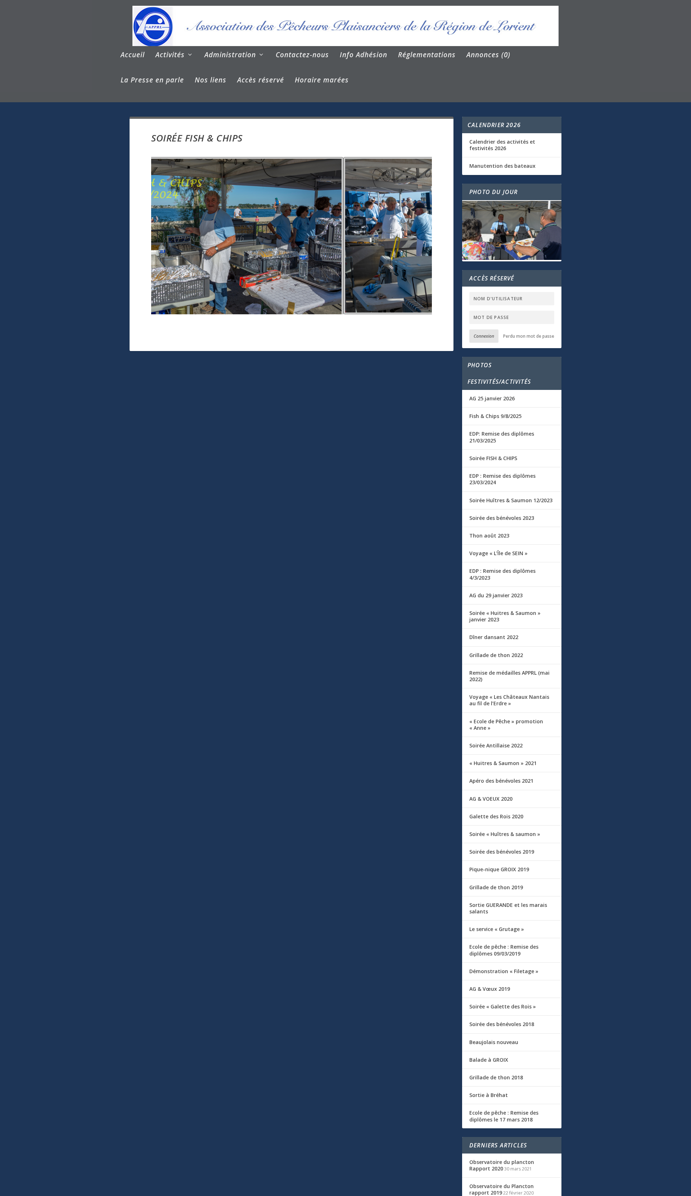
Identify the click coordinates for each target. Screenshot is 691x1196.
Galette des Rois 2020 (496, 816)
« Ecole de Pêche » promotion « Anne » (506, 724)
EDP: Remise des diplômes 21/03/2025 (501, 437)
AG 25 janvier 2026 (492, 398)
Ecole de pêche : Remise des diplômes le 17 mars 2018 (503, 1116)
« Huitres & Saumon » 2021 (503, 763)
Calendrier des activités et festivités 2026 (502, 145)
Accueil (133, 55)
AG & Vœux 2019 (489, 988)
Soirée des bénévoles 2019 (501, 851)
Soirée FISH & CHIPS (493, 458)
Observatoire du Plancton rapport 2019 (501, 1189)
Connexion (484, 336)
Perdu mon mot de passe (528, 336)
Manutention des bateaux (502, 165)
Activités (170, 55)
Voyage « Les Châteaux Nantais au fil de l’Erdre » (509, 700)
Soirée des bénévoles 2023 (501, 517)
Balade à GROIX (488, 1059)
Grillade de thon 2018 (496, 1077)
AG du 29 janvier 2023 (496, 595)
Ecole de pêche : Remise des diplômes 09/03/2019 (503, 950)
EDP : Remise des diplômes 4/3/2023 (502, 574)
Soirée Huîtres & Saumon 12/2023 (510, 500)
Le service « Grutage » (496, 929)
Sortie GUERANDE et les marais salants (508, 908)
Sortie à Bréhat (488, 1095)
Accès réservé (260, 81)
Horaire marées (322, 81)
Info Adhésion (363, 55)
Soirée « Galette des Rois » (502, 1006)
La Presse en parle (152, 81)
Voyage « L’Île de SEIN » (498, 553)
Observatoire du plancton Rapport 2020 (501, 1165)
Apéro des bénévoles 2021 (501, 780)
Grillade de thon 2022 (496, 655)
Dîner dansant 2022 (493, 637)
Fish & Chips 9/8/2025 (495, 416)
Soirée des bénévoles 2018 (501, 1024)
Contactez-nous (302, 55)
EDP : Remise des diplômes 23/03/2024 (502, 479)
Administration (230, 55)
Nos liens (210, 81)
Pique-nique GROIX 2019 (499, 869)
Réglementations (427, 55)
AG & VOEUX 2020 (490, 798)
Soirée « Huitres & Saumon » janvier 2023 (505, 616)
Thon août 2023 (489, 535)
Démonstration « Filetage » (503, 971)
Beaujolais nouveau (493, 1042)
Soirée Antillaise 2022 (496, 745)
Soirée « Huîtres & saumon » (504, 834)
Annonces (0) (488, 55)
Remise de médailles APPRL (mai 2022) (509, 676)
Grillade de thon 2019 (496, 887)
